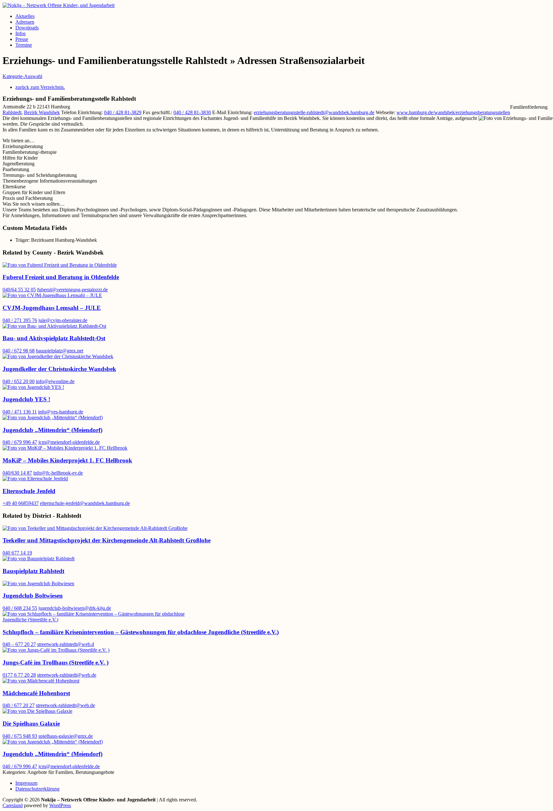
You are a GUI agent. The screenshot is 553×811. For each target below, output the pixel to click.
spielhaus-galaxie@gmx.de (65, 736)
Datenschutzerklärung (37, 788)
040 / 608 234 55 (20, 608)
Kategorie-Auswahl (22, 76)
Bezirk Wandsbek (42, 112)
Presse (21, 39)
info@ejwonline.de (55, 381)
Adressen (24, 22)
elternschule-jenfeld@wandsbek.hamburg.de (85, 503)
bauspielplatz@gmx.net (59, 350)
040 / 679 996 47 (20, 442)
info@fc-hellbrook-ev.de (58, 473)
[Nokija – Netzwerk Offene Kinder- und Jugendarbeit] (59, 5)
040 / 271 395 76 (20, 320)
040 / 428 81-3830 (192, 112)
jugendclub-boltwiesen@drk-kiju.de (74, 608)
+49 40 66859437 (21, 503)
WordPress (60, 805)
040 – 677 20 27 (19, 644)
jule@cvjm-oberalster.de (62, 320)
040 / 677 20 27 (19, 705)
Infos (20, 33)
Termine (23, 45)
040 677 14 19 (17, 552)
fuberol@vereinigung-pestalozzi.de (72, 289)
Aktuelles (25, 16)
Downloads (27, 27)
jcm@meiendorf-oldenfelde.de (69, 442)
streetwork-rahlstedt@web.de (66, 675)
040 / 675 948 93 (20, 736)
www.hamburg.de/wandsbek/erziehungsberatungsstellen (453, 112)
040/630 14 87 (17, 473)
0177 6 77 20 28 (19, 675)
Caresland (13, 805)
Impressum (26, 783)
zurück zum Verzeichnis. (40, 87)
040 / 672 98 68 (19, 350)
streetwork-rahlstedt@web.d (65, 644)
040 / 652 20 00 (19, 381)
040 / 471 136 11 (20, 411)
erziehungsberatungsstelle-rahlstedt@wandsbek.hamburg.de (314, 112)
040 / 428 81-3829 (122, 112)
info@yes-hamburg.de (60, 411)
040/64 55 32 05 (19, 289)
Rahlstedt (12, 112)
